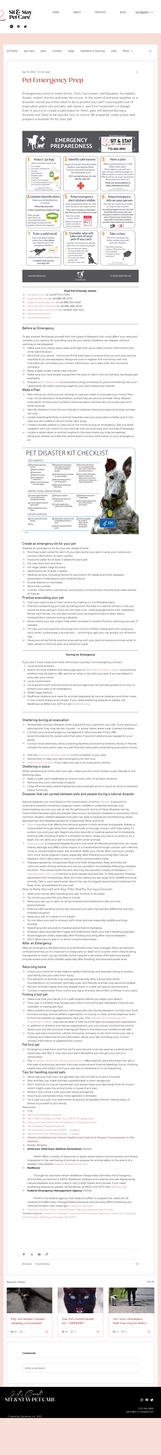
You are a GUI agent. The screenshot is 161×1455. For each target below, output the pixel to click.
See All (150, 1281)
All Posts (12, 51)
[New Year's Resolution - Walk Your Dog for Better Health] (131, 1300)
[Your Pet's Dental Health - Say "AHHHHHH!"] (80, 1300)
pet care (29, 51)
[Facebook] (18, 26)
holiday (57, 51)
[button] (150, 51)
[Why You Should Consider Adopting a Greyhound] (29, 1300)
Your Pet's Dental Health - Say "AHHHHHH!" (78, 1321)
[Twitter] (25, 26)
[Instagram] (11, 26)
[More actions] (137, 72)
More (126, 50)
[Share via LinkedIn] (39, 1254)
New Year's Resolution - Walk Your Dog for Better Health (129, 1321)
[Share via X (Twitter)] (31, 1254)
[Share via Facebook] (23, 1254)
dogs (71, 51)
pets (43, 51)
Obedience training (92, 51)
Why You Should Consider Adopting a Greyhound (28, 1321)
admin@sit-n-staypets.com (140, 1411)
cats (114, 51)
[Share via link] (46, 1254)
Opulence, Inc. (28, 1416)
